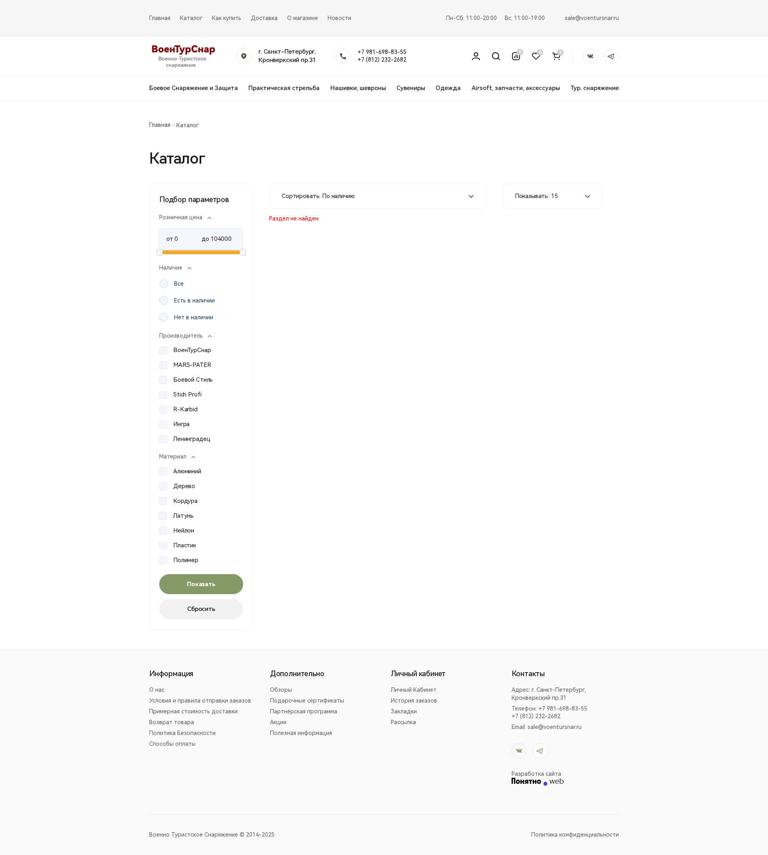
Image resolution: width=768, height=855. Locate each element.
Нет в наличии (193, 317)
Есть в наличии (194, 300)
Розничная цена (180, 217)
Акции (278, 722)
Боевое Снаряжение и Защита (193, 88)
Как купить (226, 18)
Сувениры (410, 88)
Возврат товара (171, 722)
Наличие (170, 267)
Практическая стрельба (284, 88)
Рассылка (403, 722)
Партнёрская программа (303, 711)
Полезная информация (301, 733)
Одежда (448, 88)
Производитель (181, 335)
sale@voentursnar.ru (592, 18)
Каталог (191, 18)
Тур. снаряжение (594, 88)
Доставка (264, 18)
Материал (172, 456)
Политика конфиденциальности (575, 834)
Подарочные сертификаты (307, 700)
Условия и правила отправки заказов (200, 700)
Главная (159, 18)
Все (179, 283)
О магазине (302, 18)
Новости (339, 18)
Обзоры (281, 690)
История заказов (414, 700)
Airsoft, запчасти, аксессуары (516, 88)
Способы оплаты (172, 744)
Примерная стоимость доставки (193, 711)
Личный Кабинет (413, 690)
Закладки (404, 711)
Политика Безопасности (182, 733)
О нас (156, 690)
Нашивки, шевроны (358, 88)
